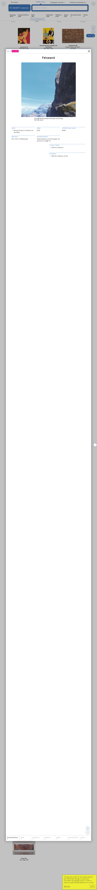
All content (15, 51)
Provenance (52, 153)
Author (13, 128)
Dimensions (15, 136)
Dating (38, 128)
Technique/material (42, 136)
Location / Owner (54, 145)
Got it (92, 886)
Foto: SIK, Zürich (38, 120)
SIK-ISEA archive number (69, 128)
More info (67, 886)
